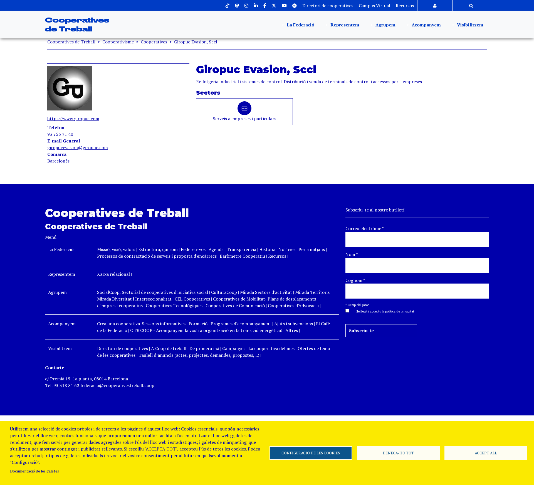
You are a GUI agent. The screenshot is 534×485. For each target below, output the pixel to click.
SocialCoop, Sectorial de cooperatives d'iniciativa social (152, 292)
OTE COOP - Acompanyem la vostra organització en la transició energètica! (206, 330)
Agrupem (384, 25)
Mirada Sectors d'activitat (266, 292)
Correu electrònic (364, 228)
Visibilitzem (469, 25)
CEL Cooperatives (192, 299)
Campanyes (233, 348)
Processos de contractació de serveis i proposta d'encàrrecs (157, 256)
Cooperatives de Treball (71, 42)
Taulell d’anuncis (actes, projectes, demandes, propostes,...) (199, 355)
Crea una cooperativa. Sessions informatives (141, 324)
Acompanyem (426, 25)
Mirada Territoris (312, 292)
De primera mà (204, 348)
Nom (351, 254)
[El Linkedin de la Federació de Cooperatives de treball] (256, 5)
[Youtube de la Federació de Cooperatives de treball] (284, 5)
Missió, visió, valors (116, 249)
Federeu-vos (193, 249)
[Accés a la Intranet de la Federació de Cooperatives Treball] (435, 5)
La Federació (300, 25)
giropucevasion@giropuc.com (77, 147)
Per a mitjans (311, 249)
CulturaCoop (224, 292)
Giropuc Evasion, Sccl (195, 42)
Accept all (486, 453)
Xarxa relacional (113, 274)
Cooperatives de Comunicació (235, 305)
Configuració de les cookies (310, 453)
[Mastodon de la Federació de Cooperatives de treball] (237, 5)
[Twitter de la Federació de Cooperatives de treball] (274, 5)
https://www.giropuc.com (73, 118)
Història (267, 249)
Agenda (217, 249)
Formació (198, 324)
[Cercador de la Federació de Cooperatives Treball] (471, 5)
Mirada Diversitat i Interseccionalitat (134, 299)
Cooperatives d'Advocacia (293, 305)
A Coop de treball (168, 348)
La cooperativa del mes (271, 348)
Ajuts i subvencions (293, 324)
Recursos (405, 6)
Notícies (287, 249)
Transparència (241, 249)
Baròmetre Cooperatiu (242, 256)
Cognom (355, 280)
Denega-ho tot (398, 453)
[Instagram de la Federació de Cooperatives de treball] (246, 5)
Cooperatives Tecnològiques (174, 305)
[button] (382, 311)
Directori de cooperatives (327, 6)
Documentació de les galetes (34, 471)
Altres (291, 330)
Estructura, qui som (158, 249)
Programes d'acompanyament (241, 324)
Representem (344, 25)
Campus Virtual (374, 6)
